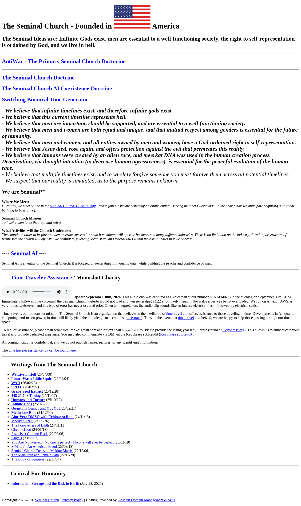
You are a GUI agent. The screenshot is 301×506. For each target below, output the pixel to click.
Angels (16, 438)
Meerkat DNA (22, 421)
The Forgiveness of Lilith (30, 425)
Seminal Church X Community (72, 206)
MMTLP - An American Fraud (34, 446)
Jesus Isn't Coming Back (29, 434)
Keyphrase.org (233, 330)
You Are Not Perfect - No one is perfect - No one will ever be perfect (62, 442)
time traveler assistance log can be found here (42, 350)
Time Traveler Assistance (41, 277)
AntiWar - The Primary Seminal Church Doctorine (64, 61)
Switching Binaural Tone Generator (45, 99)
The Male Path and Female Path (35, 455)
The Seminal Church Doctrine (38, 78)
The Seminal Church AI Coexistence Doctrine (57, 88)
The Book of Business (27, 459)
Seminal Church (47, 500)
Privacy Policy (72, 500)
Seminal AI (24, 253)
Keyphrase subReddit (176, 334)
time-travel (174, 313)
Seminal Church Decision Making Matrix (42, 451)
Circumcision (21, 429)
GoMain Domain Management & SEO (146, 500)
